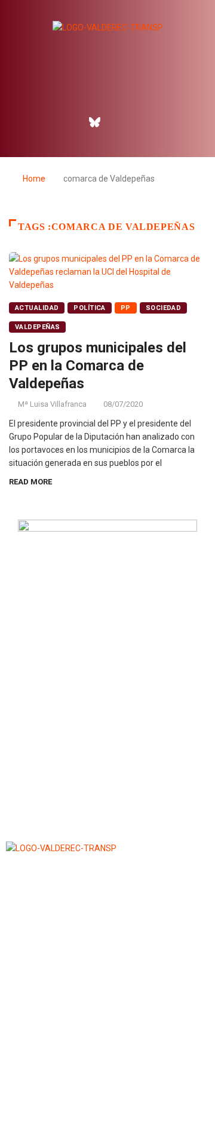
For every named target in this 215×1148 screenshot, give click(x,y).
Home (34, 178)
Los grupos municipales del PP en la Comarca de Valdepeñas (97, 365)
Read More (30, 481)
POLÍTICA (89, 308)
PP (126, 308)
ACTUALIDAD (37, 308)
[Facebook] (69, 121)
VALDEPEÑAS (37, 327)
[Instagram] (120, 121)
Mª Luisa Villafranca (52, 404)
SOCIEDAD (164, 308)
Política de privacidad (107, 1109)
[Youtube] (146, 121)
